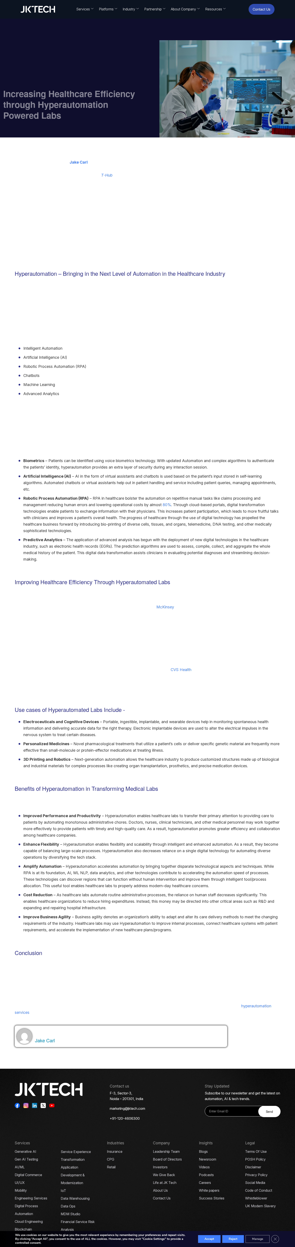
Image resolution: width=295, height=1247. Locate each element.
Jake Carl (79, 162)
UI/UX (20, 1182)
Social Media (255, 1182)
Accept (209, 1239)
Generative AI (25, 1151)
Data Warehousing (75, 1198)
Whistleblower (256, 1198)
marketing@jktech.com (127, 1108)
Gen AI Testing (26, 1159)
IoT (63, 1190)
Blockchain (23, 1229)
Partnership (153, 9)
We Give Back (164, 1175)
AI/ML (20, 1167)
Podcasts (206, 1175)
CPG (110, 1159)
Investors (160, 1167)
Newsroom (207, 1159)
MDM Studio (70, 1214)
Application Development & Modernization (73, 1175)
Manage (257, 1239)
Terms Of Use (256, 1151)
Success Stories (211, 1198)
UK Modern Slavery (260, 1206)
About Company (183, 9)
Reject (233, 1239)
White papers (209, 1190)
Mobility (21, 1190)
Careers (205, 1182)
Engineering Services (31, 1198)
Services (83, 9)
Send (269, 1111)
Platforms (106, 9)
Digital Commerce (28, 1175)
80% (167, 504)
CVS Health (181, 669)
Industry (129, 9)
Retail (111, 1167)
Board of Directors (167, 1159)
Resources (213, 9)
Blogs (203, 1151)
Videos (204, 1167)
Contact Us (261, 9)
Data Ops (68, 1206)
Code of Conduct (258, 1190)
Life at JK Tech (164, 1182)
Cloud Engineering (29, 1221)
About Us (160, 1190)
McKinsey (165, 607)
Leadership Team (166, 1151)
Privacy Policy (256, 1175)
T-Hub (107, 175)
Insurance (114, 1151)
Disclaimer (253, 1167)
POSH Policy (255, 1159)
